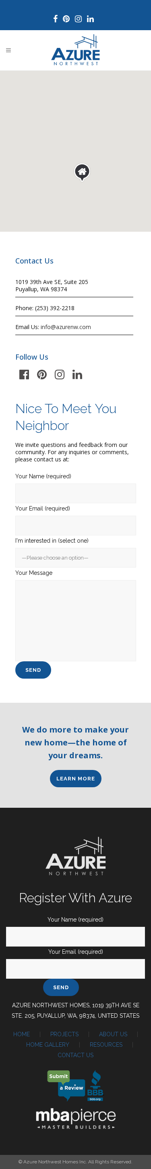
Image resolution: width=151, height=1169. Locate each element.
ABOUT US (113, 1034)
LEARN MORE (75, 779)
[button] (82, 172)
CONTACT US (75, 1055)
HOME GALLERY (47, 1044)
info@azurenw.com (66, 327)
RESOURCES (106, 1044)
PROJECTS (64, 1034)
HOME (21, 1034)
